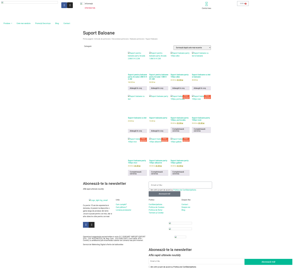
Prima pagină (88, 39)
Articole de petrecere (102, 39)
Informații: (89, 4)
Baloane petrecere (137, 39)
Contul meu (206, 8)
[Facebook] (64, 5)
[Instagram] (70, 5)
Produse (6, 23)
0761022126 (90, 8)
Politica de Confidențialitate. (184, 190)
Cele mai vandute (24, 23)
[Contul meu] (206, 4)
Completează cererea (178, 130)
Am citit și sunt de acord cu (173, 190)
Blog (57, 23)
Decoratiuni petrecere (120, 39)
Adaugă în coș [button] (136, 88)
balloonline (119, 244)
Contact (66, 23)
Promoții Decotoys (43, 23)
